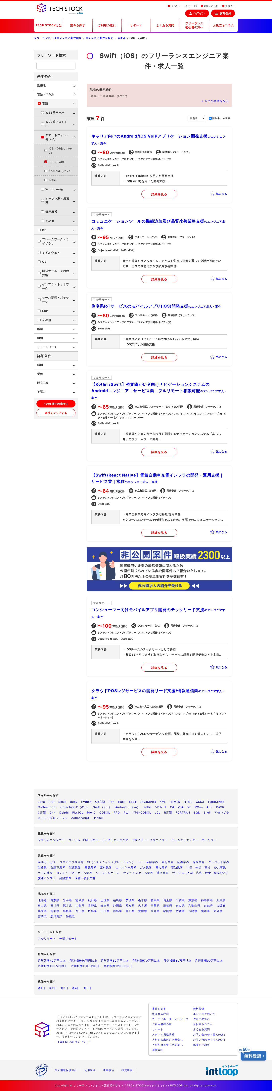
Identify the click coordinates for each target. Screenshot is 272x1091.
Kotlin (53, 180)
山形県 (105, 900)
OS (44, 261)
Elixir (132, 801)
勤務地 (41, 85)
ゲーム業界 (45, 872)
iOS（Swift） (58, 161)
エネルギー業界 (125, 867)
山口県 (105, 911)
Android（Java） (61, 171)
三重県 (155, 905)
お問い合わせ (210, 6)
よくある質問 (165, 25)
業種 (40, 373)
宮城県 (79, 900)
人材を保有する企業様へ (167, 1044)
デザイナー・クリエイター (150, 840)
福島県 (117, 900)
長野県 (92, 905)
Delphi (64, 812)
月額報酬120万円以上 (118, 966)
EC (141, 862)
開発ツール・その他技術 (55, 273)
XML (163, 801)
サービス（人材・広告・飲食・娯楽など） (200, 872)
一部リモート (68, 938)
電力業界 (161, 867)
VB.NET (160, 807)
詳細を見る (159, 194)
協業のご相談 (201, 1044)
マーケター (209, 840)
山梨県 (79, 905)
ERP (45, 311)
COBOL (104, 812)
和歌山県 (194, 905)
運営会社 (230, 6)
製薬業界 (75, 867)
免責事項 (108, 1070)
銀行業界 (168, 862)
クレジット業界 (218, 862)
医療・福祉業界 (85, 878)
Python (86, 801)
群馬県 (155, 900)
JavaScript (148, 801)
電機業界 (90, 867)
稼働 (40, 364)
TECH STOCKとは (49, 25)
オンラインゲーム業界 (138, 872)
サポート (136, 25)
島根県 (67, 911)
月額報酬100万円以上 (52, 966)
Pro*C (91, 812)
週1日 (41, 988)
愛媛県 (142, 911)
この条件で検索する (55, 403)
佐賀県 (180, 911)
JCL (157, 812)
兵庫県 (42, 911)
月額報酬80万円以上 (177, 960)
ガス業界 (146, 867)
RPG (117, 812)
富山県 (42, 905)
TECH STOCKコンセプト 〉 (74, 1041)
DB (44, 230)
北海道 (42, 900)
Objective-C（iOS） (74, 807)
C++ (53, 812)
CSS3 (200, 801)
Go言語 (100, 801)
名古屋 (142, 905)
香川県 (130, 911)
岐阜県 (105, 905)
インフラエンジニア (114, 840)
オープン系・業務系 (57, 200)
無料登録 (225, 13)
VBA (181, 807)
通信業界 (163, 872)
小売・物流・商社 (198, 867)
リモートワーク (47, 347)
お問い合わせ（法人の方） (210, 1039)
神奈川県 (207, 900)
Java (41, 801)
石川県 (54, 905)
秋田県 (92, 900)
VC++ (199, 807)
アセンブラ (221, 812)
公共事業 (220, 867)
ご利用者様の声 (162, 1024)
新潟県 (220, 900)
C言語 (42, 812)
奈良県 (180, 905)
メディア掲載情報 (163, 1034)
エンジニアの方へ (204, 1013)
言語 (45, 103)
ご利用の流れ (107, 25)
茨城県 (130, 900)
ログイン (199, 13)
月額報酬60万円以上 (115, 960)
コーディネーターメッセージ (170, 1019)
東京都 (192, 900)
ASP (210, 807)
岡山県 (79, 911)
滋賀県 (167, 905)
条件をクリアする (56, 412)
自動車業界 (57, 867)
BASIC (220, 807)
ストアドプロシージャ (53, 817)
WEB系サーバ (55, 112)
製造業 (42, 867)
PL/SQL (77, 812)
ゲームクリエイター (184, 840)
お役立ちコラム (223, 25)
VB (189, 807)
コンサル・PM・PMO (83, 840)
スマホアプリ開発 (72, 862)
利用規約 (90, 1070)
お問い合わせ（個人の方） (210, 1034)
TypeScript (216, 801)
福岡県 (167, 911)
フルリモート (47, 938)
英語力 (41, 391)
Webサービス (47, 862)
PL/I (126, 812)
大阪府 (220, 905)
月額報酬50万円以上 (83, 960)
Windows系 (54, 189)
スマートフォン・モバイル (57, 137)
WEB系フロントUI (56, 124)
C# (172, 807)
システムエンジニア (51, 840)
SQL (197, 812)
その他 (49, 221)
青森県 (54, 900)
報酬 (40, 338)
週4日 (76, 988)
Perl (111, 801)
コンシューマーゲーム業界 (74, 872)
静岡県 (117, 905)
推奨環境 (127, 1070)
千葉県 (180, 900)
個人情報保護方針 (66, 1070)
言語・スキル (45, 94)
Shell (207, 812)
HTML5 (175, 801)
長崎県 (192, 911)
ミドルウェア (51, 252)
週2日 (53, 988)
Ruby (74, 801)
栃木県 (142, 900)
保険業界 (199, 862)
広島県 (92, 911)
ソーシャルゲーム (108, 872)
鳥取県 (54, 911)
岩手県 (67, 900)
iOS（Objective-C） (60, 150)
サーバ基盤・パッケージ (55, 299)
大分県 (217, 911)
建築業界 (65, 878)
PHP (52, 801)
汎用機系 (51, 211)
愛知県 (130, 905)
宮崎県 (42, 916)
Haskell (98, 817)
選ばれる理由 (160, 1013)
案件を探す (77, 25)
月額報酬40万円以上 (52, 960)
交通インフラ (47, 878)
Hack (122, 801)
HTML (188, 801)
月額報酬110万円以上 (85, 966)
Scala (62, 801)
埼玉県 (167, 900)
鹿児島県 (56, 916)
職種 (40, 329)
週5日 (87, 988)
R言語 (168, 812)
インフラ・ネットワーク (55, 286)
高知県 (155, 911)
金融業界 (152, 862)
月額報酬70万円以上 (146, 960)
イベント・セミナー (182, 6)
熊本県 (205, 911)
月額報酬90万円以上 (209, 960)
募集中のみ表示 (221, 118)
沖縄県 (70, 916)
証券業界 (183, 862)
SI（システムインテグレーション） (111, 862)
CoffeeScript (47, 807)
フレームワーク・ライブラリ (55, 241)
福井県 (67, 905)
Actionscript (80, 817)
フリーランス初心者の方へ (194, 25)
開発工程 (42, 382)
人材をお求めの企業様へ (167, 1039)
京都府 (208, 905)
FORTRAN (183, 812)
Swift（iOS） (102, 807)
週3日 (64, 988)
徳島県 (117, 911)
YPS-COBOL (142, 812)
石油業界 (177, 867)
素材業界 (106, 867)
